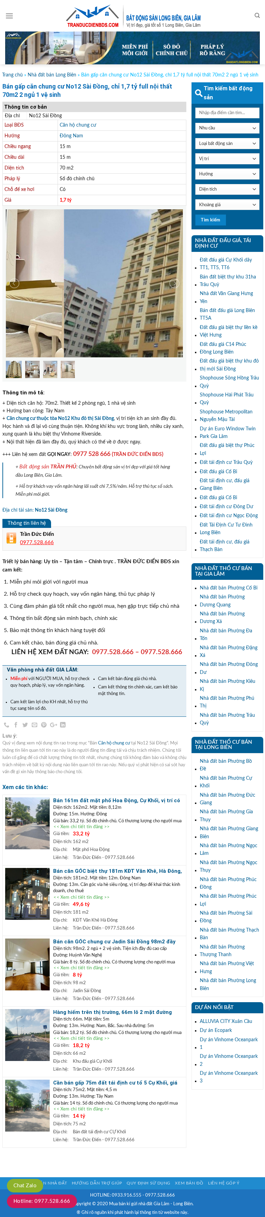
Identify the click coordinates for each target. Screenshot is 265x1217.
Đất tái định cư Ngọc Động (229, 515)
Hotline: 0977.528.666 (41, 1201)
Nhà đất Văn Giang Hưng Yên (226, 297)
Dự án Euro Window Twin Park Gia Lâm (228, 433)
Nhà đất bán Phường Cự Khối (226, 782)
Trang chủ (12, 75)
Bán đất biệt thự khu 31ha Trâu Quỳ (228, 281)
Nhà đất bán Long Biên (52, 75)
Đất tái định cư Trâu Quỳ (226, 462)
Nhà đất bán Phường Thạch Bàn (229, 934)
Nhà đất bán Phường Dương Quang (222, 601)
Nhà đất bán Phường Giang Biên (229, 832)
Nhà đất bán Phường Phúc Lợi (228, 900)
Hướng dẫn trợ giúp (97, 1183)
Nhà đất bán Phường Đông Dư (229, 668)
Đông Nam (71, 136)
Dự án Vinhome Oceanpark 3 (229, 1077)
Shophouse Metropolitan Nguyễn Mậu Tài (226, 416)
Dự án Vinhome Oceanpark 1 (229, 1043)
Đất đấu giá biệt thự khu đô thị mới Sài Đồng (229, 365)
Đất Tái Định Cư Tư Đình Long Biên (226, 529)
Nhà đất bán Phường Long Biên (228, 984)
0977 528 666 (91, 454)
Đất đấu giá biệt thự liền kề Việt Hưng (228, 331)
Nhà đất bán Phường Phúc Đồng (228, 883)
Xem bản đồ (189, 1183)
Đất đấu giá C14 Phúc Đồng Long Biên (223, 348)
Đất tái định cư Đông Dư (226, 506)
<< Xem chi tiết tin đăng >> (81, 827)
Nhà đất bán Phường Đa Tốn (226, 635)
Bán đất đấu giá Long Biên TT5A (227, 314)
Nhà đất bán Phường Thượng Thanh (222, 951)
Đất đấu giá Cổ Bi (218, 471)
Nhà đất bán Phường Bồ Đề (226, 765)
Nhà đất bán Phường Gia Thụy (226, 815)
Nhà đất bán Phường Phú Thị (227, 702)
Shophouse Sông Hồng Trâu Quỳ (229, 382)
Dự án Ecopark (216, 1030)
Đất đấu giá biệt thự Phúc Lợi (227, 449)
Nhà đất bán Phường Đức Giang (227, 799)
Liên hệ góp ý (223, 1183)
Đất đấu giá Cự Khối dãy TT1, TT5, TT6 (226, 264)
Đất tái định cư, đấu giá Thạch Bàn (224, 546)
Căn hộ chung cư (78, 125)
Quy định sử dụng (148, 1183)
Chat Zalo (25, 1185)
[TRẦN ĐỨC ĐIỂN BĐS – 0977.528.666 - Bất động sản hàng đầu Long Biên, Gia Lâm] (132, 15)
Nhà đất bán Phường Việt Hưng (227, 967)
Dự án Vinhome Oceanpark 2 (229, 1060)
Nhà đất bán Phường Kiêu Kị (227, 685)
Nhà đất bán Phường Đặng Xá (228, 652)
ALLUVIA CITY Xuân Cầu (226, 1021)
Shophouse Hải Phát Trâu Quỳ (227, 399)
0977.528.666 (113, 652)
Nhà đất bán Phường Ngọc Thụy (228, 866)
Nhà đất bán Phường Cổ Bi (228, 588)
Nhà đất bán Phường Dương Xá (222, 618)
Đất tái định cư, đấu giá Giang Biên (224, 484)
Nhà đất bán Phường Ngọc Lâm (228, 849)
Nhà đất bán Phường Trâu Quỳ (227, 719)
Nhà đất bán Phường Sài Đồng (226, 917)
